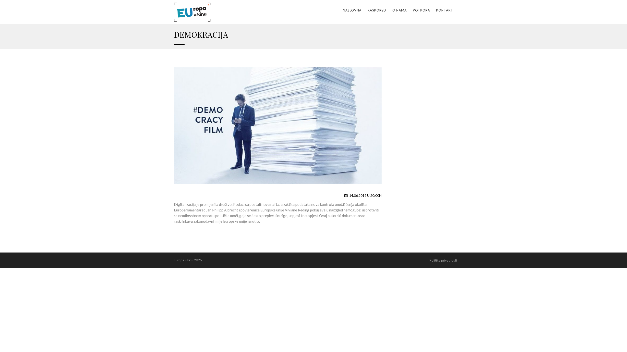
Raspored (377, 10)
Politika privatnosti (443, 260)
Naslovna (352, 10)
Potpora (421, 10)
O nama (399, 10)
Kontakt (444, 10)
